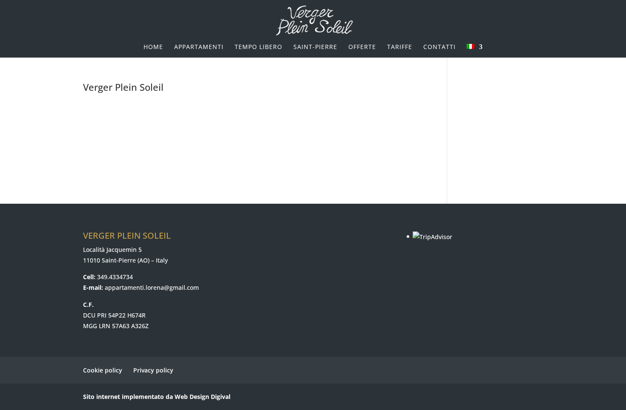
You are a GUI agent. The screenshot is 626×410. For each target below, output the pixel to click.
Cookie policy (102, 370)
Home (153, 47)
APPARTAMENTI (199, 47)
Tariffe (399, 47)
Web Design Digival (202, 397)
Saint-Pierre (315, 47)
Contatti (439, 47)
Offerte (362, 47)
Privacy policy (153, 370)
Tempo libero (258, 47)
